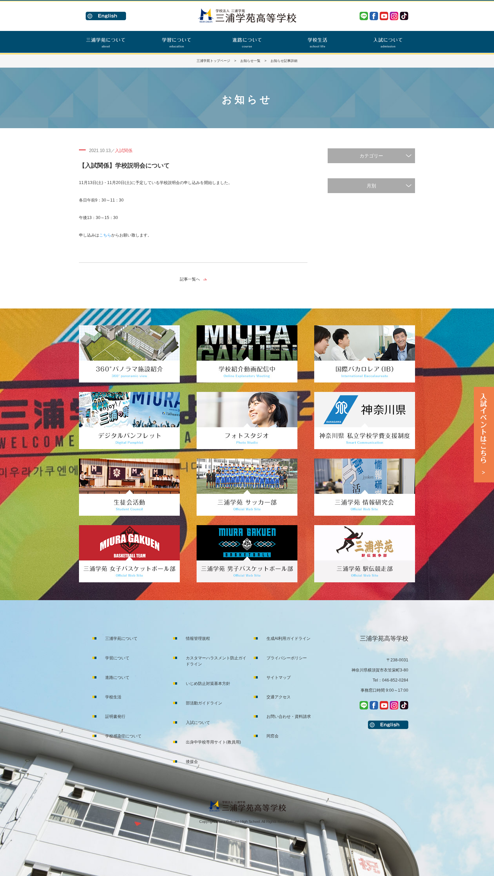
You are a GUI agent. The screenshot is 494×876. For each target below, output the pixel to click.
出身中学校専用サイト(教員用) (213, 742)
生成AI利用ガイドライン (288, 638)
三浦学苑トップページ (213, 61)
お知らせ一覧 (250, 61)
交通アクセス (278, 697)
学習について (117, 658)
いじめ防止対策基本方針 (208, 683)
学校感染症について (123, 736)
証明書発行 (115, 716)
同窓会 (272, 736)
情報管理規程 (198, 638)
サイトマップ (278, 677)
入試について (198, 722)
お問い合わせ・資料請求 (288, 716)
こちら (105, 235)
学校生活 (113, 697)
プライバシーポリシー (286, 658)
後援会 (192, 761)
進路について (117, 677)
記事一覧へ (190, 279)
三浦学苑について (121, 638)
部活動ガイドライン (204, 703)
